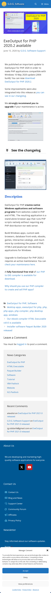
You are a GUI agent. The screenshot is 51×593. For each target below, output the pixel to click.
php (45, 307)
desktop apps (14, 307)
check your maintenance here (20, 264)
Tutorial (11, 379)
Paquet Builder (14, 370)
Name (8, 546)
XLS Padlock (12, 392)
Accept (25, 571)
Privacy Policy (26, 590)
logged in (22, 344)
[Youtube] (29, 467)
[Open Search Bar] (35, 4)
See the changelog (26, 150)
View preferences (25, 584)
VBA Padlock (13, 383)
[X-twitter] (22, 467)
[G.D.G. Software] (13, 4)
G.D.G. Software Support (18, 420)
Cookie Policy (16, 590)
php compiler (21, 311)
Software (32, 303)
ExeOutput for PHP (16, 303)
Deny (25, 577)
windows (13, 314)
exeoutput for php (31, 307)
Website (11, 387)
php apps (8, 311)
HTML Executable (15, 366)
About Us (36, 590)
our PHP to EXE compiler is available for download (25, 275)
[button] (47, 550)
